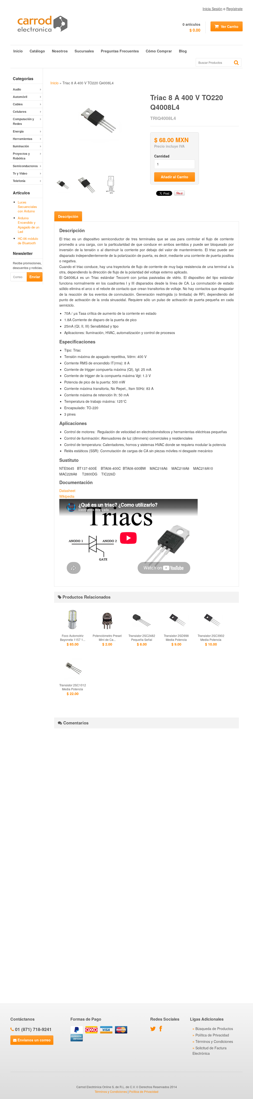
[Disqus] (146, 794)
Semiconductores (25, 166)
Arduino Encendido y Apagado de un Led (28, 225)
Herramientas (22, 138)
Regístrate (234, 8)
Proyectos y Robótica (21, 155)
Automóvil (20, 96)
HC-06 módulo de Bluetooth (28, 240)
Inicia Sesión (212, 8)
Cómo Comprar (159, 50)
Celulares (19, 111)
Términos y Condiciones (214, 1041)
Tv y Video (20, 173)
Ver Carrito (229, 26)
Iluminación (21, 146)
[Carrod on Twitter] (154, 1029)
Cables (18, 104)
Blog (183, 50)
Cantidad (161, 156)
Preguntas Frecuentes (120, 50)
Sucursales (84, 50)
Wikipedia (66, 496)
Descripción (68, 216)
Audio (17, 89)
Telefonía (19, 181)
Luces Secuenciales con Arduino (27, 206)
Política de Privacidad (212, 1034)
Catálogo (37, 50)
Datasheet (67, 490)
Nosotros (60, 50)
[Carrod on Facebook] (162, 1029)
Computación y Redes (23, 121)
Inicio (18, 50)
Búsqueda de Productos (214, 1028)
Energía (18, 131)
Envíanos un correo (34, 1039)
